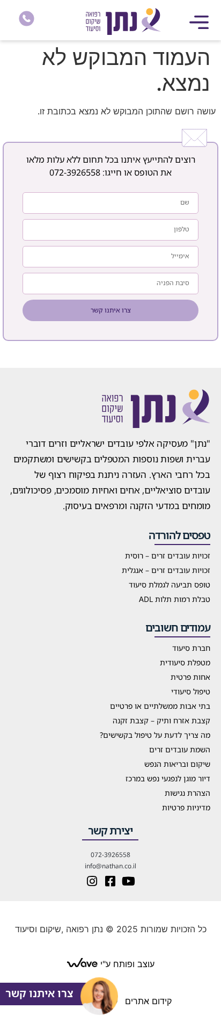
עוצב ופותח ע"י (126, 964)
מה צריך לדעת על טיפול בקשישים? (155, 735)
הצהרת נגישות (187, 793)
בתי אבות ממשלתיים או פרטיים (160, 706)
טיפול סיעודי (190, 691)
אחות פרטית (190, 677)
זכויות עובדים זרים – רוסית (167, 555)
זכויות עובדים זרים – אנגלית (166, 570)
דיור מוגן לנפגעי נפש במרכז (168, 778)
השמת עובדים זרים (179, 749)
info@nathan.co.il (110, 865)
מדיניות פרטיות (186, 807)
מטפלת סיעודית (185, 662)
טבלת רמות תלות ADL (174, 599)
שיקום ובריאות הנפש (177, 764)
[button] (199, 22)
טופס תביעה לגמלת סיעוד (169, 584)
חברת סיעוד (191, 648)
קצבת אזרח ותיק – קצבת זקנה (161, 720)
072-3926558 (74, 172)
